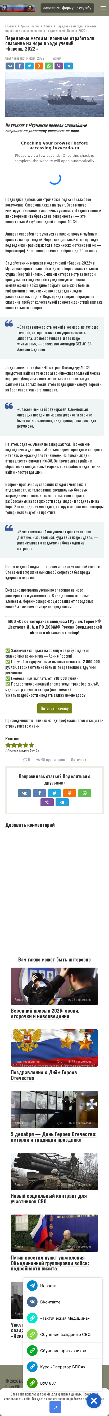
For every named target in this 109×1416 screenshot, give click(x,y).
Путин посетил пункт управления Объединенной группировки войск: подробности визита (50, 1262)
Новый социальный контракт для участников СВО (49, 1198)
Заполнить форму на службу (67, 8)
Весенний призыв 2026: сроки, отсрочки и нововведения (45, 1012)
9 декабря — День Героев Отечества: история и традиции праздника (54, 1136)
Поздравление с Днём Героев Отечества (44, 1074)
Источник (78, 759)
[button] (94, 1400)
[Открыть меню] (103, 8)
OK (55, 1407)
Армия (57, 58)
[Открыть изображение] (18, 8)
